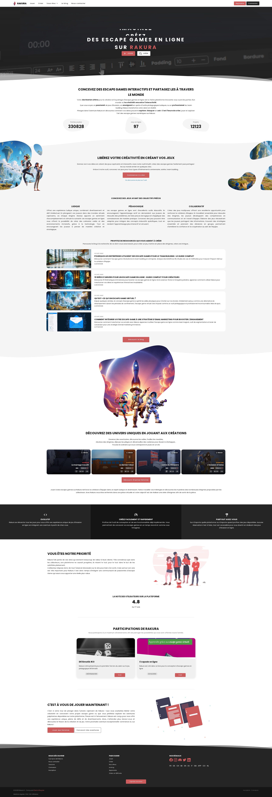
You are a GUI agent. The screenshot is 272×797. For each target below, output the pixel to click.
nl (208, 766)
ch (178, 766)
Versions (52, 765)
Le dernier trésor (126, 465)
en (185, 766)
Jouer (111, 759)
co (204, 766)
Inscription (52, 770)
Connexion (52, 767)
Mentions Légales (19, 794)
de (174, 766)
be (182, 766)
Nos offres (112, 765)
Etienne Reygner (39, 790)
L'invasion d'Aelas (215, 465)
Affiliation (35, 794)
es (189, 766)
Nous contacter (54, 762)
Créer (111, 762)
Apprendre (113, 770)
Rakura (83, 468)
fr (170, 766)
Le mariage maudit (80, 465)
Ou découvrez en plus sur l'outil (136, 180)
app (200, 766)
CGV (30, 794)
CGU (26, 794)
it (192, 766)
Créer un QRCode (115, 773)
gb (195, 766)
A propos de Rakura (56, 759)
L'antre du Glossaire (170, 465)
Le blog (111, 767)
